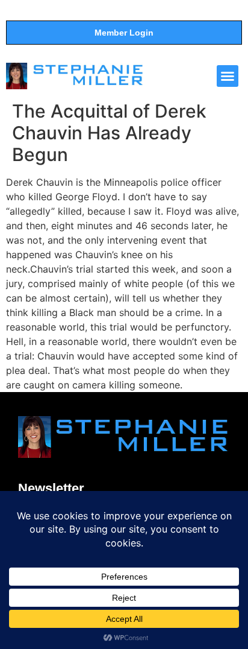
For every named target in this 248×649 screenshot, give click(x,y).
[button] (227, 76)
